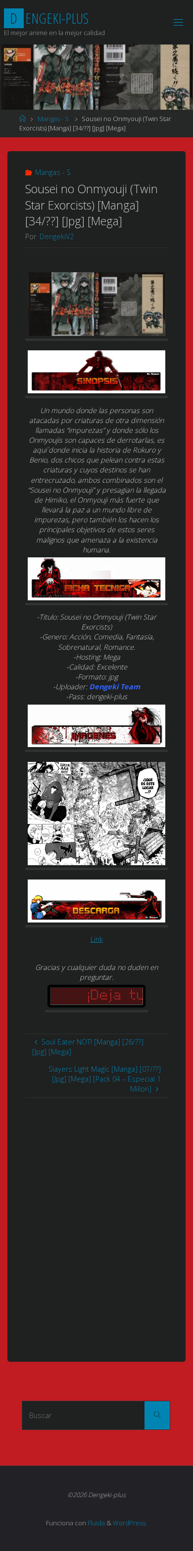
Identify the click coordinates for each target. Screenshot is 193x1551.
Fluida (95, 1522)
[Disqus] (96, 1221)
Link (97, 939)
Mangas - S (53, 118)
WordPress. (130, 1522)
